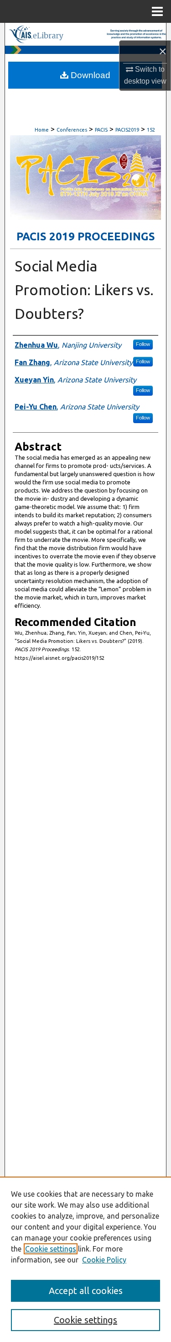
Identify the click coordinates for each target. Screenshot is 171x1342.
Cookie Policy (104, 1260)
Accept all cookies (86, 1290)
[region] (85, 1259)
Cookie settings (50, 1249)
